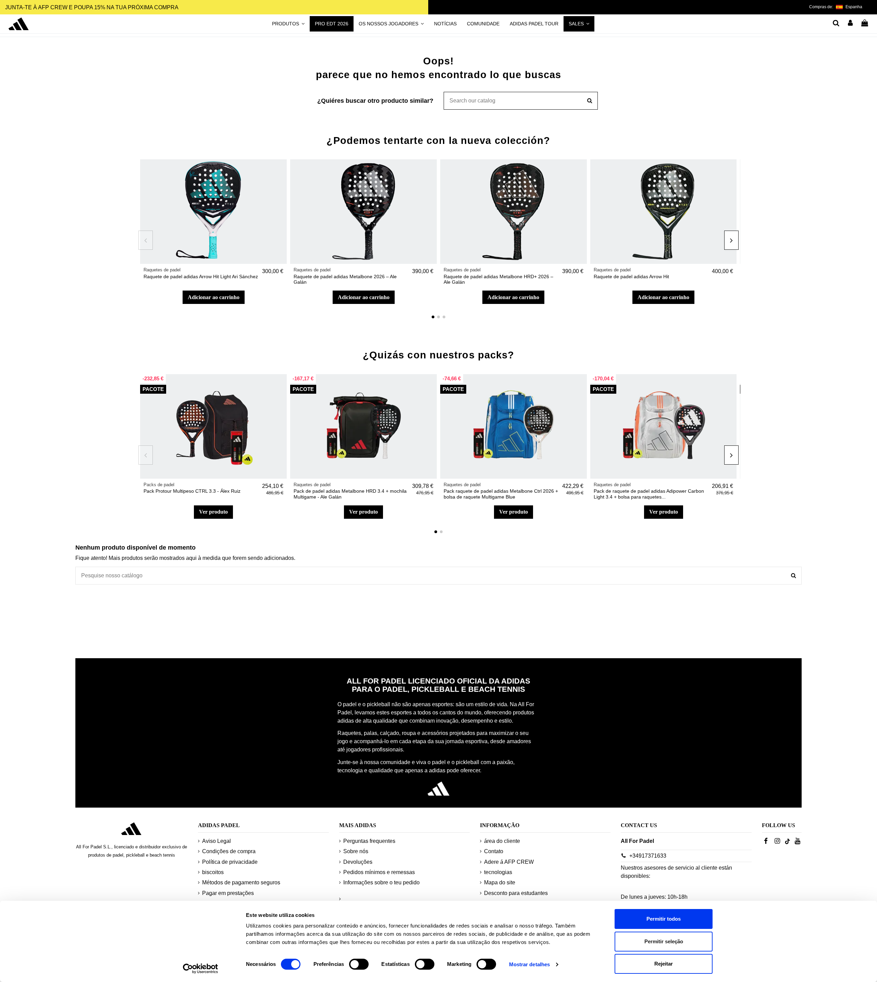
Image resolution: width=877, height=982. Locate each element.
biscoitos (213, 872)
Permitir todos (663, 919)
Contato (493, 851)
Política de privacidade (230, 862)
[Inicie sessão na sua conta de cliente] (850, 24)
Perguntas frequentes (369, 841)
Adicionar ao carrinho (213, 297)
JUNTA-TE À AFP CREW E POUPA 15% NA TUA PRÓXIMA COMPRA (91, 7)
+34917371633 (647, 856)
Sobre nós (355, 851)
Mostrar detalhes (529, 964)
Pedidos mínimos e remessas (379, 872)
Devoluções (357, 862)
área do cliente (502, 841)
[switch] (359, 964)
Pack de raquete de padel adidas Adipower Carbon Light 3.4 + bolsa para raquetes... (649, 494)
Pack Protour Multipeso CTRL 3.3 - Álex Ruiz (192, 491)
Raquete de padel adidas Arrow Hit (631, 276)
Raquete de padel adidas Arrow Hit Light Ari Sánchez (201, 276)
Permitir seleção (663, 941)
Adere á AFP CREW (509, 862)
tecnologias (498, 872)
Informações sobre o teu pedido (381, 882)
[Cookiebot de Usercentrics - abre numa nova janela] (201, 968)
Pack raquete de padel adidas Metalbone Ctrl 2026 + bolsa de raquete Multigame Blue (501, 494)
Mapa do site (499, 882)
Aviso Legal (216, 841)
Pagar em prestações (228, 893)
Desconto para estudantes (516, 893)
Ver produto (213, 512)
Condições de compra (229, 851)
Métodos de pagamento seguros (241, 882)
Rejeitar (663, 964)
